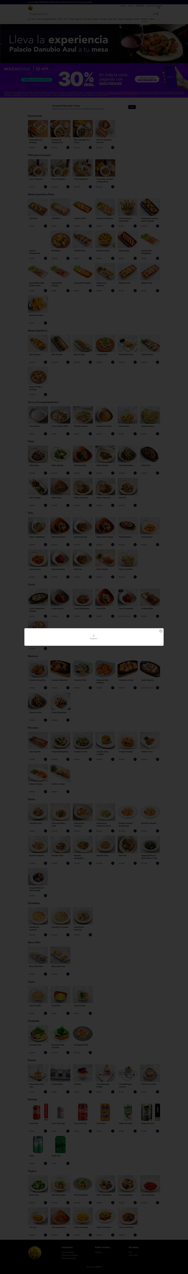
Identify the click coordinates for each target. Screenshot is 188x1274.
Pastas (152, 19)
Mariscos (135, 19)
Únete (132, 107)
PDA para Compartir (50, 19)
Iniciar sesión (133, 1255)
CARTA (130, 6)
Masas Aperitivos (85, 19)
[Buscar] (29, 19)
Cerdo (128, 19)
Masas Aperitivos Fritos (69, 19)
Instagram (98, 1252)
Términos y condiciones (69, 1255)
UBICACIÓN (140, 6)
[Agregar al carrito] (45, 147)
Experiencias (36, 19)
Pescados (144, 19)
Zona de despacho (67, 1252)
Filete (117, 19)
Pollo (123, 19)
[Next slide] (186, 43)
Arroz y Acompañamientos (103, 19)
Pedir (130, 1252)
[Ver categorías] (158, 19)
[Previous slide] (1, 43)
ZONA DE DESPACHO (154, 6)
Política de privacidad (68, 1258)
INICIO (123, 6)
